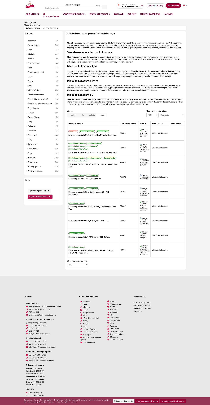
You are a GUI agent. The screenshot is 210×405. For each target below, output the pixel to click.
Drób (85, 315)
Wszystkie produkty (73, 14)
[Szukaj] (104, 7)
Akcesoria (87, 302)
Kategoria (156, 123)
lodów (104, 59)
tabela (102, 115)
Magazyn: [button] (131, 6)
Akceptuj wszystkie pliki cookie (173, 401)
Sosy (112, 323)
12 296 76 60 (38, 371)
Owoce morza (115, 304)
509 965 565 (38, 374)
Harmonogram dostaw (142, 308)
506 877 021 (34, 328)
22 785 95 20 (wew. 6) (37, 344)
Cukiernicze (114, 329)
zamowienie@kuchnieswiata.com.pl (42, 315)
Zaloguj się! (172, 5)
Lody (85, 326)
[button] (185, 5)
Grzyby (86, 324)
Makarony (114, 337)
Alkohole (86, 307)
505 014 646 (39, 379)
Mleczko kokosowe (51, 28)
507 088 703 (39, 368)
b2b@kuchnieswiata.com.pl (39, 334)
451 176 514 (36, 385)
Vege (85, 304)
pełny (72, 115)
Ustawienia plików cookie (123, 401)
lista (82, 115)
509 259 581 (41, 377)
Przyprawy (114, 312)
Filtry (98, 6)
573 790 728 (34, 331)
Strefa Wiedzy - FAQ (142, 302)
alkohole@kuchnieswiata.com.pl (41, 360)
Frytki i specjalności (91, 318)
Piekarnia (114, 309)
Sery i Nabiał (115, 320)
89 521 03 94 (39, 382)
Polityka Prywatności (142, 305)
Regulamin (138, 311)
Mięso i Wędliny (90, 329)
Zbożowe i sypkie (117, 340)
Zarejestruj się (155, 6)
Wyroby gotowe (117, 331)
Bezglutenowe (88, 313)
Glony (85, 321)
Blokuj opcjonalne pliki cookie (147, 401)
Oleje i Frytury (89, 342)
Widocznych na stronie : (77, 261)
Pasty (112, 307)
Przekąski (87, 334)
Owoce (112, 301)
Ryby (112, 315)
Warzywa (113, 326)
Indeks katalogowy (128, 123)
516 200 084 (34, 312)
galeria (92, 115)
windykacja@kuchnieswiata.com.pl (42, 347)
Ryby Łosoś (115, 318)
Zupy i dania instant (117, 334)
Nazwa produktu (75, 123)
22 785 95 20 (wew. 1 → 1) (39, 309)
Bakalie (86, 310)
